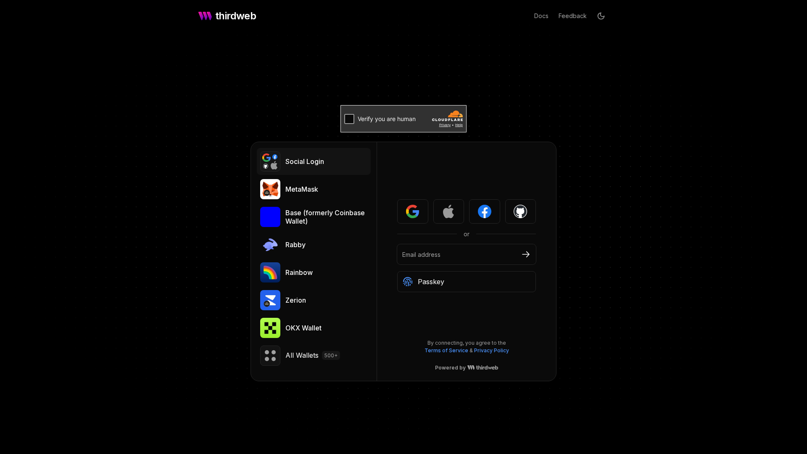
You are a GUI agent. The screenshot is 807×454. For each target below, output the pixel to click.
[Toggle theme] (601, 16)
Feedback (573, 15)
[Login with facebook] (484, 211)
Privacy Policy (491, 350)
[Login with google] (412, 211)
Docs (541, 15)
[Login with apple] (448, 211)
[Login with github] (520, 211)
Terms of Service (446, 350)
